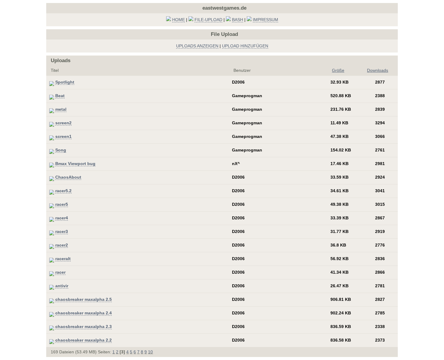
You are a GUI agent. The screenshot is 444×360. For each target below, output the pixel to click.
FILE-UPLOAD (208, 19)
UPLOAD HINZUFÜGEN (245, 45)
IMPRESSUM (265, 19)
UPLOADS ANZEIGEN (197, 45)
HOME (178, 19)
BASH (237, 19)
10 (150, 351)
